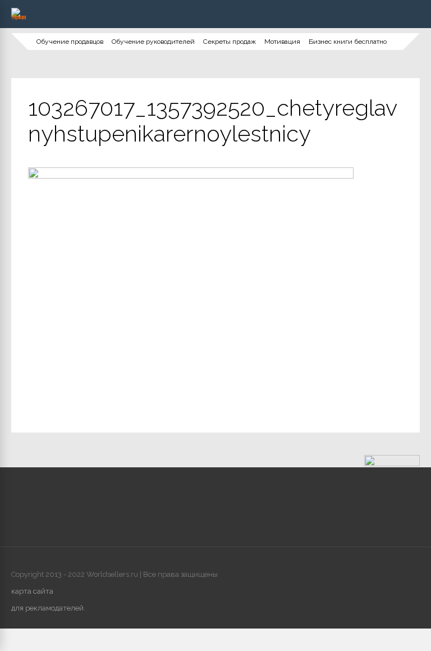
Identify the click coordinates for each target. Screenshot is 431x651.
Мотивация (282, 41)
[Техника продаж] (18, 17)
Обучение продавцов (69, 41)
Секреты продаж (229, 41)
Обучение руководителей (153, 41)
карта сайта (32, 591)
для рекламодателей (47, 608)
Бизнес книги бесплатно (348, 41)
